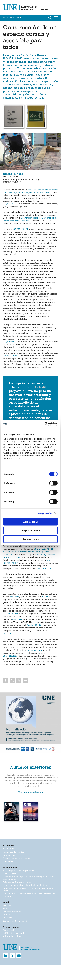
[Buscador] (50, 18)
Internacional (9, 855)
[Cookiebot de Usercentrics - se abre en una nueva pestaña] (45, 424)
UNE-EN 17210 (44, 569)
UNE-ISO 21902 (10, 873)
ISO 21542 (38, 387)
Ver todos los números (30, 792)
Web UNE (7, 905)
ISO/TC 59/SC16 (10, 204)
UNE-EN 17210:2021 (28, 552)
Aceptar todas (30, 522)
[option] (30, 722)
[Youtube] (18, 955)
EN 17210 (14, 597)
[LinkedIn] (5, 955)
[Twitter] (12, 955)
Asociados (8, 861)
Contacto (7, 915)
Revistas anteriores (12, 911)
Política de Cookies (12, 936)
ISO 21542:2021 (13, 59)
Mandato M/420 (33, 625)
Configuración (44, 513)
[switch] (53, 483)
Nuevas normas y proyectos (16, 858)
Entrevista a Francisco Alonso (17, 882)
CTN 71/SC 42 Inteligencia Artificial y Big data (25, 885)
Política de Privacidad (13, 933)
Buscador (7, 918)
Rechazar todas (31, 539)
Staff (5, 908)
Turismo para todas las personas (18, 870)
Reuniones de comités (13, 852)
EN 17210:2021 (10, 656)
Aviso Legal (8, 930)
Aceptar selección (30, 530)
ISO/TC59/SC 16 (10, 342)
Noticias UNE (9, 849)
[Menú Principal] (56, 17)
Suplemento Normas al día (16, 921)
